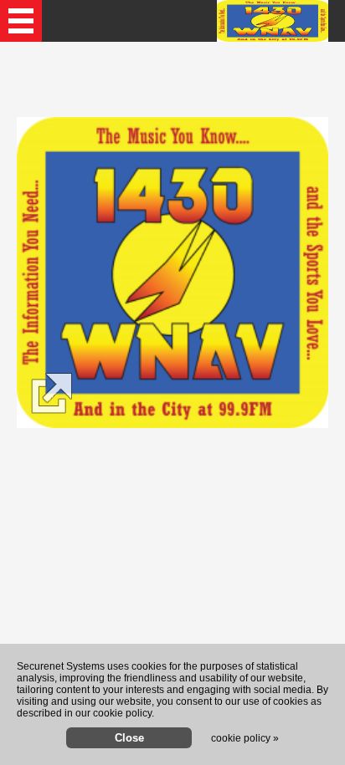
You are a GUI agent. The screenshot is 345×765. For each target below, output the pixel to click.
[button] (21, 21)
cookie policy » (245, 738)
